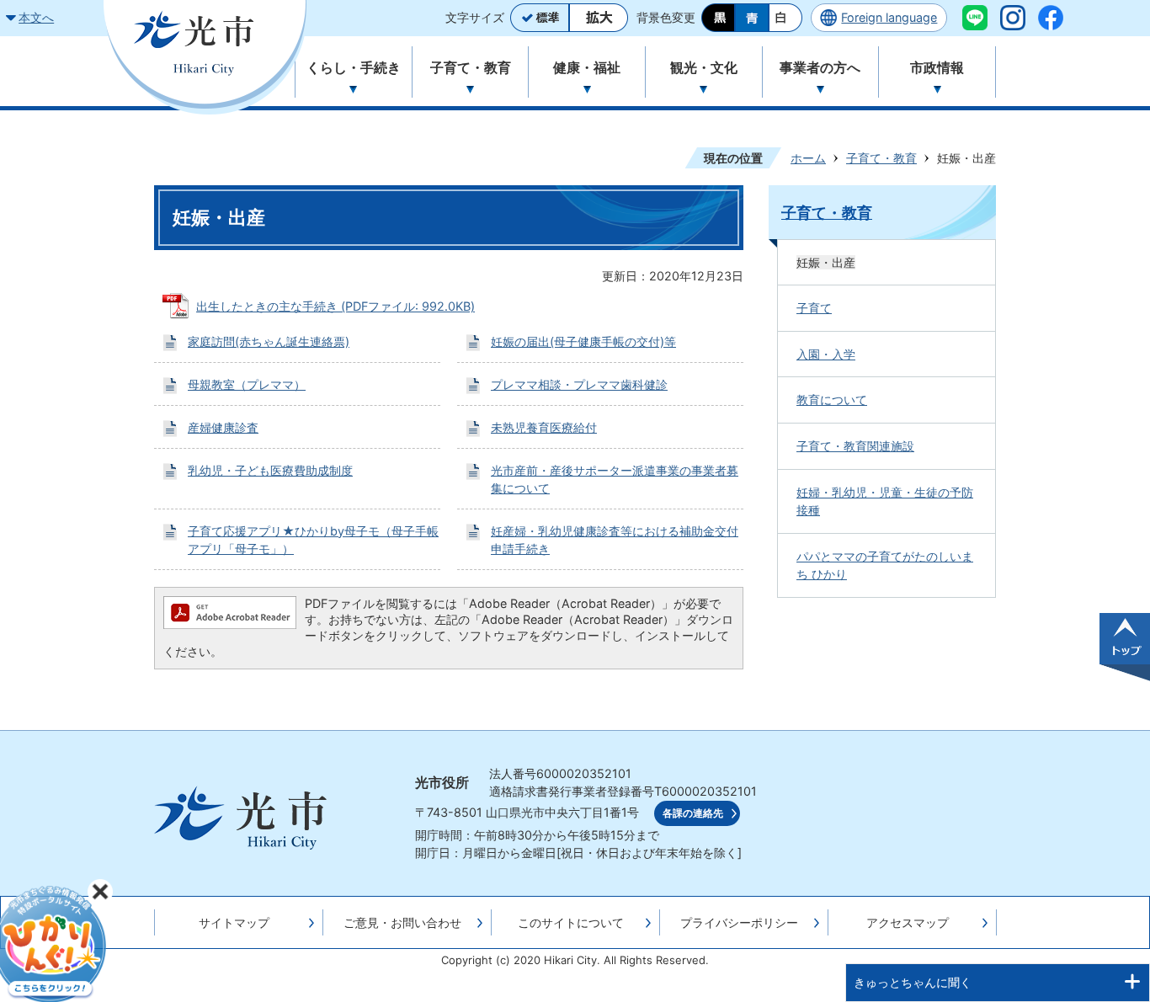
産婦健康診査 (223, 427)
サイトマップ (234, 922)
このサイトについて (571, 922)
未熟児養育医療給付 (544, 427)
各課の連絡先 (693, 813)
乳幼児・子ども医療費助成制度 (270, 470)
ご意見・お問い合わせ (402, 922)
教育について (831, 399)
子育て (814, 308)
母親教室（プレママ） (247, 384)
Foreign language (889, 17)
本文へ (36, 17)
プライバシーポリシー (739, 922)
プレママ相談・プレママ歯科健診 (579, 384)
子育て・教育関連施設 (855, 446)
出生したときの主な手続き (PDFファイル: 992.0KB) (335, 306)
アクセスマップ (907, 922)
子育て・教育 (881, 158)
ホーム (808, 158)
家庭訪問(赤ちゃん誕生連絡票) (268, 341)
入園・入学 (825, 354)
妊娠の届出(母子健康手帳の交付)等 (583, 341)
